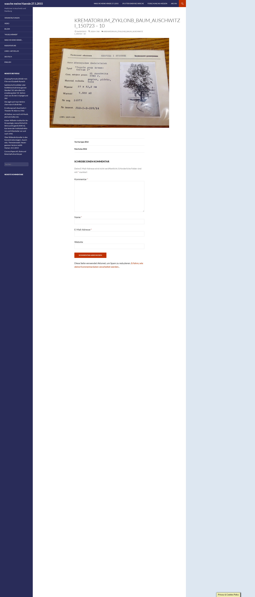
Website (78, 241)
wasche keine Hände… (13, 40)
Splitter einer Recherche (133, 3)
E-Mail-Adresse (83, 229)
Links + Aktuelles (11, 51)
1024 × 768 (95, 31)
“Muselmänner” (11, 34)
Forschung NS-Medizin (157, 3)
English (7, 62)
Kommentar (81, 179)
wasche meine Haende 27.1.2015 (23, 3)
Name (78, 217)
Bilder (7, 29)
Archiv (174, 3)
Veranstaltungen (11, 18)
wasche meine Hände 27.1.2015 (106, 3)
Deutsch (8, 57)
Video (6, 23)
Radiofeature (10, 46)
